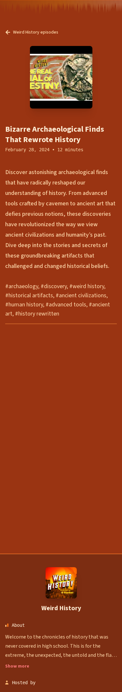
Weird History (61, 608)
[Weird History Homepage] (61, 582)
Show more (17, 666)
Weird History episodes (35, 32)
